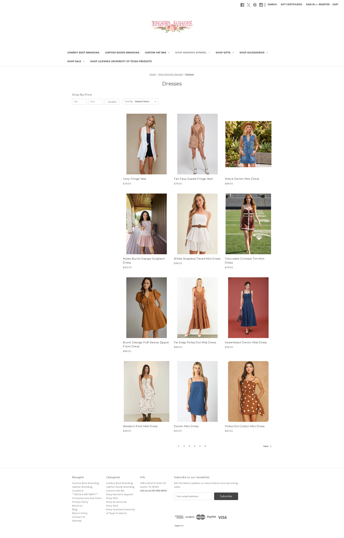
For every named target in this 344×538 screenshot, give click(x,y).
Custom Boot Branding (85, 483)
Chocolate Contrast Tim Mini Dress (244, 260)
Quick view (143, 137)
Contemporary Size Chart (87, 498)
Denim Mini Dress (186, 426)
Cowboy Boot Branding (83, 52)
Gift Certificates (291, 4)
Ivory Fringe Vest (134, 178)
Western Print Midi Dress (140, 426)
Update (112, 101)
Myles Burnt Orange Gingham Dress (144, 260)
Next (266, 446)
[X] (248, 5)
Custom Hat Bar (155, 52)
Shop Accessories (252, 52)
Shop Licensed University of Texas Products (121, 61)
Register (324, 4)
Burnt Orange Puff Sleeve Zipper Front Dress (146, 344)
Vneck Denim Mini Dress (242, 178)
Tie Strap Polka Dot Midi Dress (195, 342)
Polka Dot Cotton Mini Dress (245, 426)
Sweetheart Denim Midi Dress (246, 342)
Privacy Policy (80, 501)
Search (272, 4)
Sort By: (129, 101)
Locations (78, 490)
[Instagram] (261, 5)
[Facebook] (242, 5)
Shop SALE (74, 61)
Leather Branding (82, 486)
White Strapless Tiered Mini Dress (197, 258)
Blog (74, 509)
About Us (77, 505)
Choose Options (146, 150)
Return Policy (80, 513)
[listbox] (146, 101)
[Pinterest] (255, 5)
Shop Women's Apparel (191, 52)
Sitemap (77, 520)
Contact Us (78, 516)
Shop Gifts (223, 52)
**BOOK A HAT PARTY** (85, 494)
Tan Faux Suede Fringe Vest (193, 178)
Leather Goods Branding (122, 52)
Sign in (310, 4)
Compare (145, 144)
